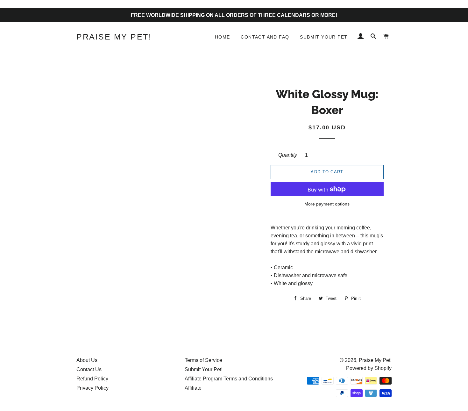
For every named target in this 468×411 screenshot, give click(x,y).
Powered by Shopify (369, 368)
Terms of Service (203, 360)
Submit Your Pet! (324, 37)
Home (222, 37)
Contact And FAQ (265, 37)
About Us (86, 360)
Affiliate (193, 388)
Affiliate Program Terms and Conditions (229, 378)
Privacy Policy (92, 388)
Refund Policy (92, 378)
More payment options (327, 203)
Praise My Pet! (114, 36)
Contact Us (89, 369)
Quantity (287, 155)
